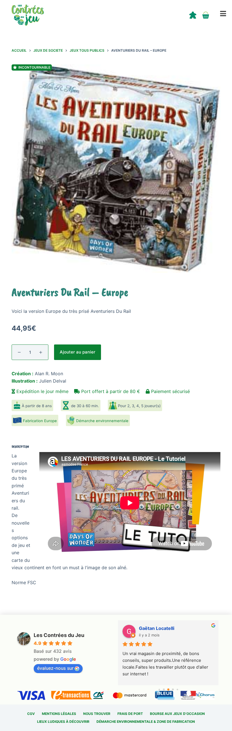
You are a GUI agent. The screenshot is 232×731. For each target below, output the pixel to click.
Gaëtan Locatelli (156, 628)
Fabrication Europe (40, 420)
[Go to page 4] (177, 689)
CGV (31, 714)
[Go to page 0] (159, 689)
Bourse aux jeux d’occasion (177, 714)
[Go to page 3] (173, 690)
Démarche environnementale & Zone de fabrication (145, 721)
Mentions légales (59, 714)
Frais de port (130, 714)
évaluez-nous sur (55, 668)
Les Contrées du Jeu (59, 635)
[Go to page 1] (164, 690)
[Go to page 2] (168, 689)
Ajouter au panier (77, 352)
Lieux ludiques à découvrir (63, 721)
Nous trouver (96, 714)
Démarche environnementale (102, 420)
